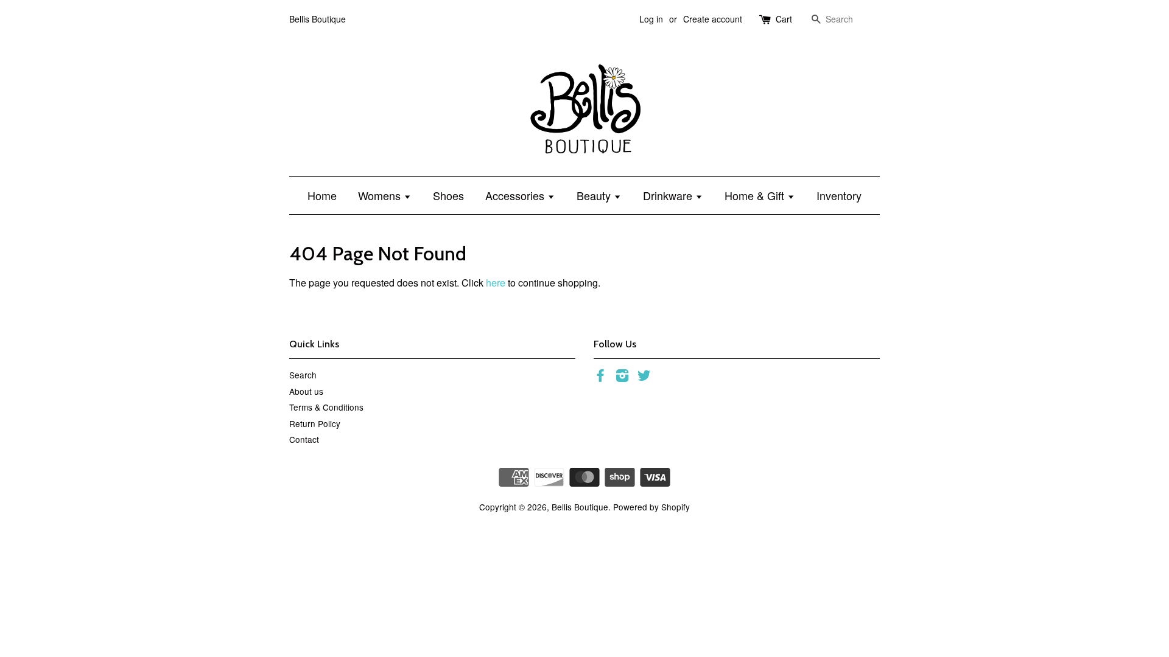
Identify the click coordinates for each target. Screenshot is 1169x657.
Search (303, 375)
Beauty (595, 195)
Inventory (839, 195)
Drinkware (669, 195)
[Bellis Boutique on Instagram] (622, 377)
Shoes (448, 195)
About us (306, 391)
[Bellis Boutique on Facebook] (600, 377)
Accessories (516, 195)
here (495, 283)
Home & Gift (756, 195)
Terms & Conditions (326, 407)
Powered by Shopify (651, 507)
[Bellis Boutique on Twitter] (644, 377)
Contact (304, 439)
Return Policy (314, 423)
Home (322, 195)
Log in (651, 19)
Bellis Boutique (580, 507)
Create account (712, 19)
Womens (381, 195)
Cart (784, 19)
